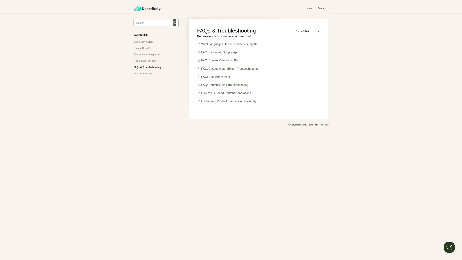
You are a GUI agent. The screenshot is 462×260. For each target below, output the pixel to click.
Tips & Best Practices (145, 60)
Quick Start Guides (144, 41)
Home (309, 8)
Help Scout (323, 125)
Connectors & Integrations (147, 54)
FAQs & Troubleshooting (148, 67)
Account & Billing (143, 73)
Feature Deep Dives (144, 48)
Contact (322, 8)
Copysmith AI (296, 125)
